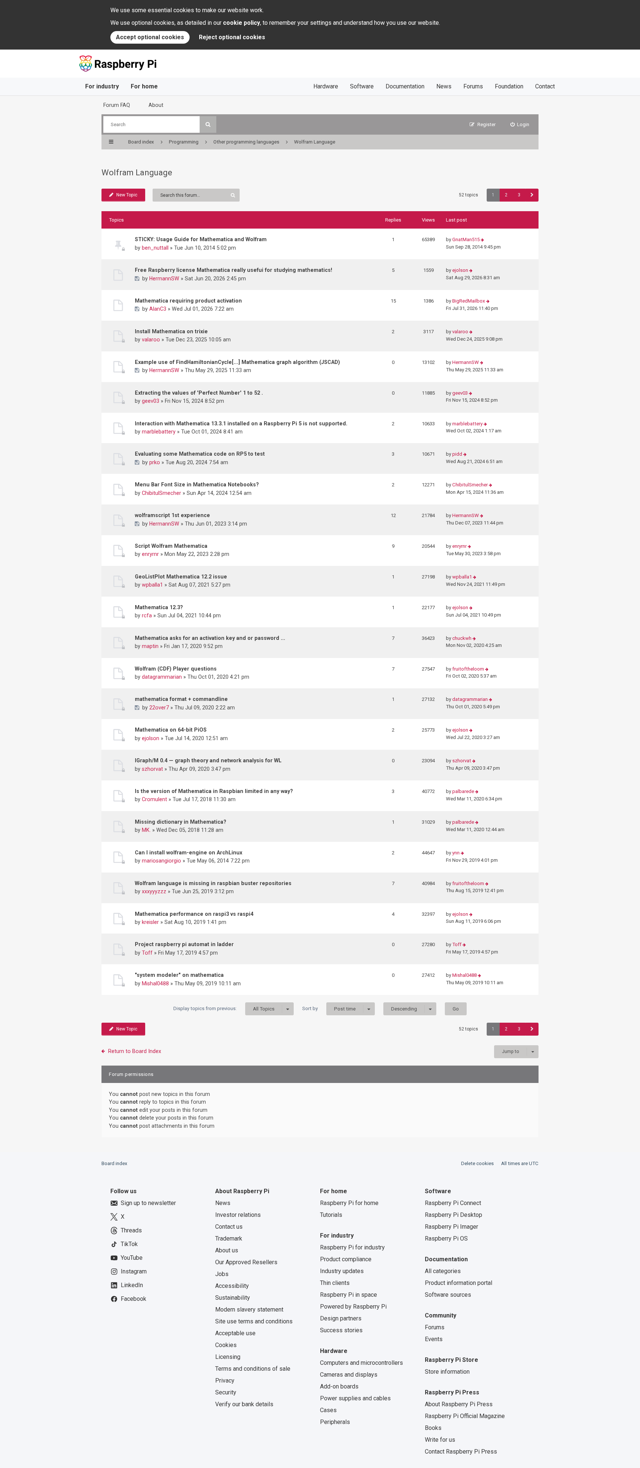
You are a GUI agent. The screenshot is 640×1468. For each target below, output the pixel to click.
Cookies (226, 1345)
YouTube (132, 1257)
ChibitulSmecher (161, 493)
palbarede (463, 791)
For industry (102, 86)
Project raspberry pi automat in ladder (184, 944)
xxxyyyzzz (154, 891)
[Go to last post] (482, 240)
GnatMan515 (466, 239)
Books (433, 1427)
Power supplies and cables (355, 1398)
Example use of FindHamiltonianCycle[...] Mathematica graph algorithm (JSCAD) (237, 362)
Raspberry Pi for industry (352, 1247)
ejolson (460, 270)
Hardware (325, 86)
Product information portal (458, 1282)
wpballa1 (152, 585)
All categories (443, 1271)
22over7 (159, 708)
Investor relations (238, 1214)
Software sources (448, 1294)
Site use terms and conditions (254, 1321)
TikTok (129, 1244)
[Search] (208, 124)
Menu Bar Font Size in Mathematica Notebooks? (197, 484)
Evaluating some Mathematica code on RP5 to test (200, 454)
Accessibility (232, 1285)
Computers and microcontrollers (361, 1362)
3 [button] (519, 195)
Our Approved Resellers (246, 1262)
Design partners (340, 1318)
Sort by (329, 1009)
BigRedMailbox (468, 301)
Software (362, 86)
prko (154, 462)
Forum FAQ (116, 105)
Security (225, 1392)
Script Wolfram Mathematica (171, 546)
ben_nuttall (155, 248)
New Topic (126, 195)
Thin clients (335, 1282)
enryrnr (150, 554)
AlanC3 (157, 309)
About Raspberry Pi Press (459, 1404)
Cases (328, 1410)
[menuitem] (520, 124)
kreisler (150, 922)
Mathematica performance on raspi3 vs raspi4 (194, 914)
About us (226, 1250)
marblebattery (159, 432)
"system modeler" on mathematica (179, 975)
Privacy (224, 1380)
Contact (545, 86)
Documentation (405, 86)
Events (434, 1339)
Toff (147, 953)
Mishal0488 (155, 983)
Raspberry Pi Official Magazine (465, 1416)
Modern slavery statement (249, 1309)
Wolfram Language (136, 172)
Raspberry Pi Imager (451, 1226)
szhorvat (152, 769)
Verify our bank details (244, 1404)
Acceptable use (235, 1333)
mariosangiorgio (161, 861)
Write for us (440, 1439)
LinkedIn (132, 1285)
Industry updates (342, 1271)
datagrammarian (162, 677)
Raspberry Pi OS (446, 1238)
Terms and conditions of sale (252, 1368)
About (156, 105)
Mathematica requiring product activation (188, 301)
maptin (150, 646)
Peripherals (335, 1421)
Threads (131, 1230)
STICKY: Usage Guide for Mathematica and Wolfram (201, 239)
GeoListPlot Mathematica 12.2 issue (181, 577)
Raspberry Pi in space (348, 1294)
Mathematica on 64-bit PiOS (171, 730)
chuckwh (461, 638)
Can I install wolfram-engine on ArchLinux (188, 853)
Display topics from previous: (223, 1009)
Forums (473, 86)
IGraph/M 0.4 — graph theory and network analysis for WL (208, 760)
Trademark (228, 1238)
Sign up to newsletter (148, 1203)
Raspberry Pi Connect (453, 1203)
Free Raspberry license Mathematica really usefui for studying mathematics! (233, 270)
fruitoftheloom (468, 669)
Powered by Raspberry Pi (353, 1306)
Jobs (222, 1274)
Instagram (134, 1271)
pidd (457, 454)
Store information (447, 1371)
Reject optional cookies (232, 37)
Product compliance (345, 1259)
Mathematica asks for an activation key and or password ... (210, 638)
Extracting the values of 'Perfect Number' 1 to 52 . (199, 393)
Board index (114, 1163)
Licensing (227, 1356)
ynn (456, 853)
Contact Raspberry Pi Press (461, 1451)
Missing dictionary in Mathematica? (180, 822)
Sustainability (232, 1297)
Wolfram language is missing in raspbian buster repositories (213, 883)
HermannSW (164, 278)
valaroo (151, 339)
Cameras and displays (348, 1374)
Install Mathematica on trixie (171, 331)
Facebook (133, 1298)
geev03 (150, 401)
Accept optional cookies (150, 37)
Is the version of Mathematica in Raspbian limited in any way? (214, 791)
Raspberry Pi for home (349, 1203)
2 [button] (506, 195)
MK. (146, 830)
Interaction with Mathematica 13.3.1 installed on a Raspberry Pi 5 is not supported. (241, 423)
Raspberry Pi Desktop (453, 1214)
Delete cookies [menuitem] (477, 1163)
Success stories (341, 1330)
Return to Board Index (134, 1051)
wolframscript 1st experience (172, 515)
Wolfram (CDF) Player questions (176, 669)
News (443, 86)
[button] (532, 195)
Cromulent (154, 799)
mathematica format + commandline (181, 699)
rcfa (147, 615)
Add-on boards (339, 1386)
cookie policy (241, 22)
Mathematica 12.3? (159, 607)
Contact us (229, 1226)
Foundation (509, 86)
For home (144, 86)
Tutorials (331, 1214)
